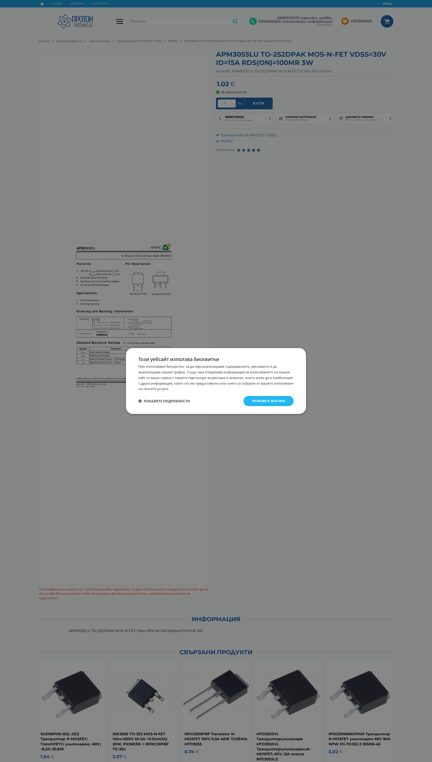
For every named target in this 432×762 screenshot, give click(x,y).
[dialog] (216, 381)
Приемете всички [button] (268, 401)
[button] (164, 401)
